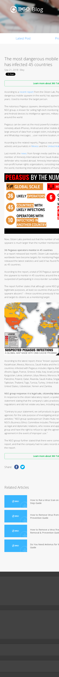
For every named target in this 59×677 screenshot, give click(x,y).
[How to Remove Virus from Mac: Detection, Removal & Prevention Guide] (15, 516)
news (24, 153)
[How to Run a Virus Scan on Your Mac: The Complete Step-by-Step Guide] (15, 501)
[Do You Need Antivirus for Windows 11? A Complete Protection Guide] (15, 545)
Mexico (35, 146)
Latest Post (23, 38)
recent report (27, 91)
